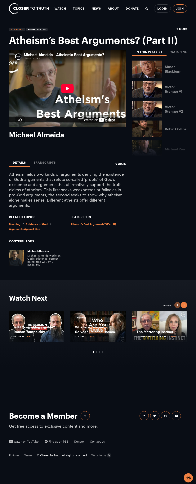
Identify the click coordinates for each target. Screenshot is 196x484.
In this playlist (149, 51)
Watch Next (180, 51)
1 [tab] (93, 352)
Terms (28, 455)
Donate (132, 8)
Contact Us (97, 441)
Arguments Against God (24, 229)
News (96, 8)
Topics (79, 8)
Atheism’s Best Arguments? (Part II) (93, 224)
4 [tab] (102, 352)
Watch (60, 8)
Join (180, 8)
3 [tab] (99, 352)
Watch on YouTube (26, 441)
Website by (98, 455)
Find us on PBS (58, 441)
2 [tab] (96, 352)
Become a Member (43, 415)
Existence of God (37, 224)
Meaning (14, 224)
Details (19, 162)
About (113, 8)
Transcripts (45, 162)
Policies (14, 455)
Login (162, 8)
